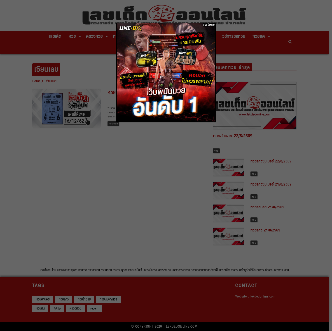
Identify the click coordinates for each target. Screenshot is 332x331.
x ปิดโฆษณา (209, 25)
